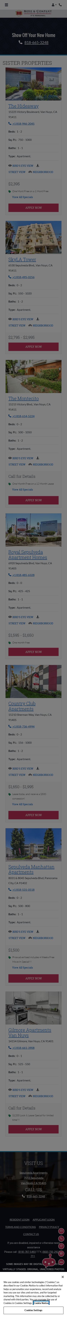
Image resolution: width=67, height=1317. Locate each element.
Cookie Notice (41, 1303)
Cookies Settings (33, 1310)
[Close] (63, 1277)
